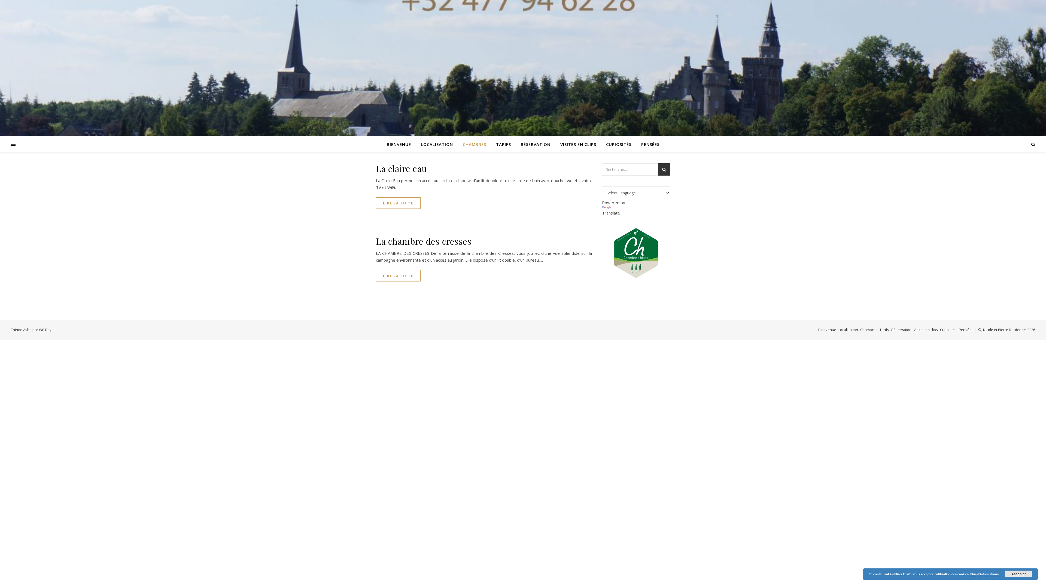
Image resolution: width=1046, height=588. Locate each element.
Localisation (437, 144)
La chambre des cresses (424, 241)
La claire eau (401, 168)
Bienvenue (399, 144)
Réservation (536, 144)
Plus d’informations (984, 574)
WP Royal (46, 329)
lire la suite (398, 203)
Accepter (1018, 573)
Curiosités (618, 144)
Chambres (474, 144)
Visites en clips (578, 144)
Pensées (650, 144)
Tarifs (503, 144)
